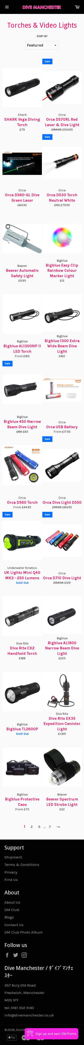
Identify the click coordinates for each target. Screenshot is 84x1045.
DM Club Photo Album (23, 932)
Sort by (42, 36)
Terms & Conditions (21, 864)
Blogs (9, 917)
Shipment (13, 857)
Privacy (10, 872)
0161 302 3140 (22, 1007)
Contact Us (14, 924)
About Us (12, 902)
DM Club (11, 909)
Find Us (11, 879)
